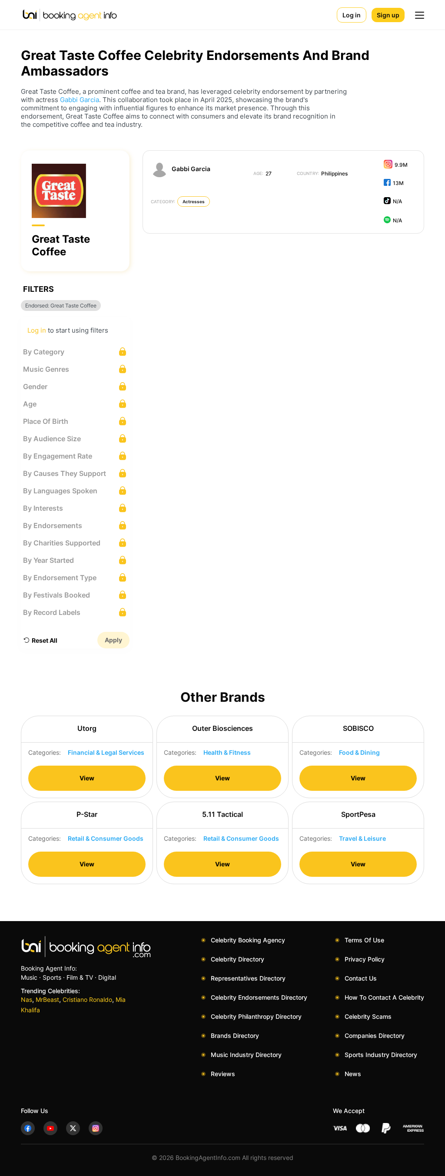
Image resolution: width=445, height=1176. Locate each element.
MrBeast (47, 999)
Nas (26, 999)
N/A (397, 201)
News (353, 1073)
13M (398, 183)
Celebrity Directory (237, 959)
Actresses (194, 201)
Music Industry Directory (246, 1054)
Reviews (223, 1073)
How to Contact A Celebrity (384, 997)
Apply (113, 640)
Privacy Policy (365, 959)
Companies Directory (375, 1035)
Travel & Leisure (362, 838)
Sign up (388, 15)
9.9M (401, 165)
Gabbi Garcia (79, 100)
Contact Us (361, 978)
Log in (351, 15)
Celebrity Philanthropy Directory (256, 1016)
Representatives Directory (248, 978)
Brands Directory (235, 1035)
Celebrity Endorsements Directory (259, 997)
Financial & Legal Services (106, 752)
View (87, 778)
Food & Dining (359, 752)
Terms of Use (364, 940)
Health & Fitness (227, 752)
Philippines (322, 173)
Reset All (44, 640)
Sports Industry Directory (381, 1054)
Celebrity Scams (368, 1016)
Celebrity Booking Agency (248, 940)
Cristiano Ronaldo (87, 999)
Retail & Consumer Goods (105, 838)
